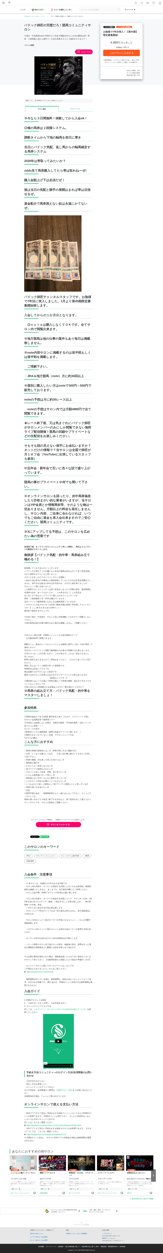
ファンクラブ (75, 1193)
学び (129, 1193)
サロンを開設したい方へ (63, 10)
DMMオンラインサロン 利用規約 (76, 1233)
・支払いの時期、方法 (132, 70)
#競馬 (87, 856)
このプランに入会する (122, 53)
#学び (28, 856)
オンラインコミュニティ (21, 1193)
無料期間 (44, 1193)
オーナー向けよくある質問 (38, 1240)
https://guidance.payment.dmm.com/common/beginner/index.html (54, 1125)
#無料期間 (30, 861)
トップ (22, 10)
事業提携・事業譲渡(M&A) (109, 1246)
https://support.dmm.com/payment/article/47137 (46, 1134)
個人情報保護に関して (72, 1246)
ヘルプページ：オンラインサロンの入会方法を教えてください (60, 1009)
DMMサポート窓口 (65, 1090)
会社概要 (41, 1246)
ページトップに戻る (81, 1225)
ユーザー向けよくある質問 (38, 1237)
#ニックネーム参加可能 (70, 856)
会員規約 (60, 1246)
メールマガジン (107, 1233)
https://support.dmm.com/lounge (40, 972)
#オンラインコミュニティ (46, 856)
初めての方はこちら (36, 1233)
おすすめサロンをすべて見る (142, 1199)
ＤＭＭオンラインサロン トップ (34, 16)
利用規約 (119, 47)
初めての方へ (39, 10)
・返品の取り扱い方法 (132, 75)
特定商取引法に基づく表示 (90, 1246)
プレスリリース (51, 1246)
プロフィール (75, 109)
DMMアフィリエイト (109, 1238)
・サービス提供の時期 (132, 73)
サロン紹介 (42, 109)
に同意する (122, 47)
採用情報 (122, 1246)
